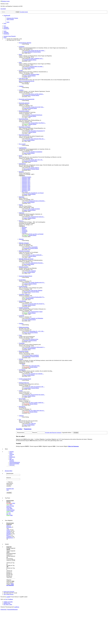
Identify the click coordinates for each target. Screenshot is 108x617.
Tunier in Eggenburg (34, 355)
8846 (13, 510)
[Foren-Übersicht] (5, 1)
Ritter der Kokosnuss (73, 446)
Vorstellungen (22, 369)
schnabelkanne (27, 356)
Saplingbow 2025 (26, 187)
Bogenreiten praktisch (24, 111)
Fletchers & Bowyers (24, 382)
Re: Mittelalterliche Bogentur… (36, 262)
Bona (25, 375)
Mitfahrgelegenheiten (24, 327)
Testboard (21, 415)
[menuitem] (12, 18)
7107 (9, 514)
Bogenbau (21, 171)
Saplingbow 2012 (26, 182)
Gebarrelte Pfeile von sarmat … (36, 66)
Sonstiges (24, 232)
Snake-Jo (26, 124)
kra (24, 298)
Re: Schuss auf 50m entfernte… (36, 94)
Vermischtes (22, 343)
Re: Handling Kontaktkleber (35, 151)
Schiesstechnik (22, 301)
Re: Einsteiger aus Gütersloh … (36, 373)
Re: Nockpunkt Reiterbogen (35, 115)
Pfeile (20, 62)
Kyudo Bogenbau (23, 286)
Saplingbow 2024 (26, 186)
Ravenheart (26, 367)
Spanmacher (27, 248)
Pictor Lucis (27, 332)
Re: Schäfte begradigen (34, 208)
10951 (10, 504)
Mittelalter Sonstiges (23, 266)
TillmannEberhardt (28, 51)
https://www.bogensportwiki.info (26, 81)
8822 (12, 511)
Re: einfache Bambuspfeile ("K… (37, 297)
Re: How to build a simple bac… (36, 402)
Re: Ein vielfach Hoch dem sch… (37, 410)
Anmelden (6, 32)
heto (25, 264)
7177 (9, 512)
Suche (5, 31)
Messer (20, 155)
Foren (5, 23)
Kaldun (25, 305)
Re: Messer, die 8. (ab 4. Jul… (36, 159)
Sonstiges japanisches (24, 307)
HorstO (25, 194)
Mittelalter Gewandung (24, 251)
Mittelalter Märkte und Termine (26, 259)
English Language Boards (25, 378)
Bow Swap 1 (25, 191)
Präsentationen (22, 163)
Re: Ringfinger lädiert (34, 74)
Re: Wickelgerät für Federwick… (37, 216)
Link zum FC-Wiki (23, 78)
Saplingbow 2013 (26, 183)
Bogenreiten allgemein (24, 103)
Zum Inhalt (3, 8)
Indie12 (25, 75)
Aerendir (8, 531)
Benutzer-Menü (8, 470)
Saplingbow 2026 (26, 189)
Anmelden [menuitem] (6, 27)
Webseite (21, 359)
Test (20, 419)
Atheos (25, 396)
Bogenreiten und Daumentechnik (26, 99)
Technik (21, 70)
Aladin (8, 529)
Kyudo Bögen (22, 279)
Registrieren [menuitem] (6, 28)
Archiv (8, 508)
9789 (12, 506)
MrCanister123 (27, 169)
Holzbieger (26, 161)
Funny (20, 335)
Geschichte (21, 315)
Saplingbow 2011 (26, 181)
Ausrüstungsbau (22, 147)
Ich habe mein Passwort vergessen (53, 432)
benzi (25, 67)
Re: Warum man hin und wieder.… (37, 50)
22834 (13, 503)
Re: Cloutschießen (33, 247)
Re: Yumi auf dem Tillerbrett (35, 290)
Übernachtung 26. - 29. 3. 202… (36, 331)
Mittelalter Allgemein (24, 243)
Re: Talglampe (32, 270)
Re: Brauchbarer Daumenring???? (37, 130)
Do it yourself (22, 144)
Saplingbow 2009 (26, 178)
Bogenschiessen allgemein (25, 42)
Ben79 (8, 535)
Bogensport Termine (23, 351)
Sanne (25, 272)
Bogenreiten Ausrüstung (24, 126)
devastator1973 (27, 95)
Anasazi (26, 319)
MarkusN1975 (9, 537)
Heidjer (8, 515)
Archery (21, 390)
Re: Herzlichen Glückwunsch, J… (37, 347)
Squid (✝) (8, 506)
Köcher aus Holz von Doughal (36, 234)
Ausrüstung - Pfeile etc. (24, 294)
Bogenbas (26, 340)
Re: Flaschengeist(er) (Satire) (36, 311)
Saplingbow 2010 (26, 179)
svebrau (8, 532)
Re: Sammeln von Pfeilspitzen (36, 318)
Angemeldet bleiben (66, 432)
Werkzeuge (21, 212)
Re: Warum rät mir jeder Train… (36, 107)
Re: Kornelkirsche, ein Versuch (36, 192)
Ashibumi (26, 283)
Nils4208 (26, 59)
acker (7, 504)
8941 (10, 507)
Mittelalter (21, 239)
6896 (11, 515)
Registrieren (6, 33)
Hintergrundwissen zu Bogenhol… (37, 200)
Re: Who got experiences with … (37, 386)
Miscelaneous (22, 406)
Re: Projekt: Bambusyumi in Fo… (37, 282)
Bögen (20, 54)
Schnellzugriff (7, 15)
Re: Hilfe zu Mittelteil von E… (36, 58)
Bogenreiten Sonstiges (24, 134)
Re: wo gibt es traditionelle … (36, 255)
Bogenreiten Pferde (23, 119)
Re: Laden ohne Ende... (34, 365)
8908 (11, 508)
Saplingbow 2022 (26, 185)
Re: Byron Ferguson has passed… (37, 394)
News (23, 364)
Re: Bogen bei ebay (33, 339)
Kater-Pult (26, 108)
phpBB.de (16, 607)
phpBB (8, 596)
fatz (7, 514)
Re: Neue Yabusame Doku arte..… (37, 138)
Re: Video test (32, 423)
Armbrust (21, 86)
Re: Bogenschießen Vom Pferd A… (37, 122)
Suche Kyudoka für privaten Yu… (37, 303)
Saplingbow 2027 (26, 190)
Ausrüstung (21, 46)
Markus (25, 313)
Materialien (21, 196)
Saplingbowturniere (26, 177)
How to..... (21, 220)
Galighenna (9, 510)
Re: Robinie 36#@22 (34, 167)
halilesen (11, 599)
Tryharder (8, 536)
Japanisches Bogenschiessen (25, 276)
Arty (6, 599)
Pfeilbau (21, 204)
